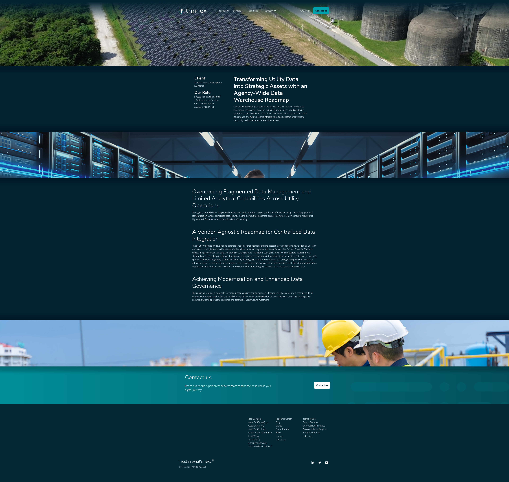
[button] (224, 10)
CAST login (305, 10)
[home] (194, 11)
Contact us (321, 10)
